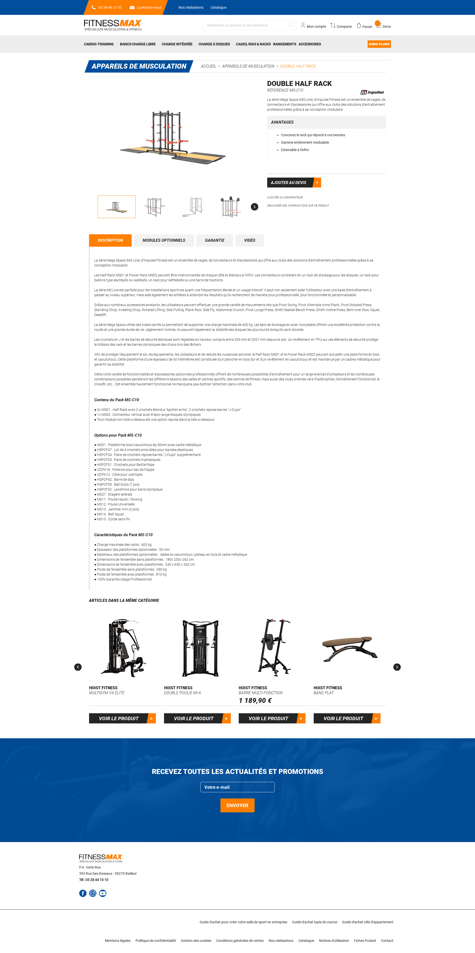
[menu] (237, 44)
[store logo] (113, 25)
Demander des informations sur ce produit (298, 205)
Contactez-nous (149, 7)
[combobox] (249, 25)
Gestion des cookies (196, 941)
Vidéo (249, 240)
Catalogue (218, 7)
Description (110, 240)
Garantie (214, 240)
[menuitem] (101, 44)
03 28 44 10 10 (109, 7)
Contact (387, 941)
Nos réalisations (191, 7)
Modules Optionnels (164, 240)
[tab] (110, 240)
